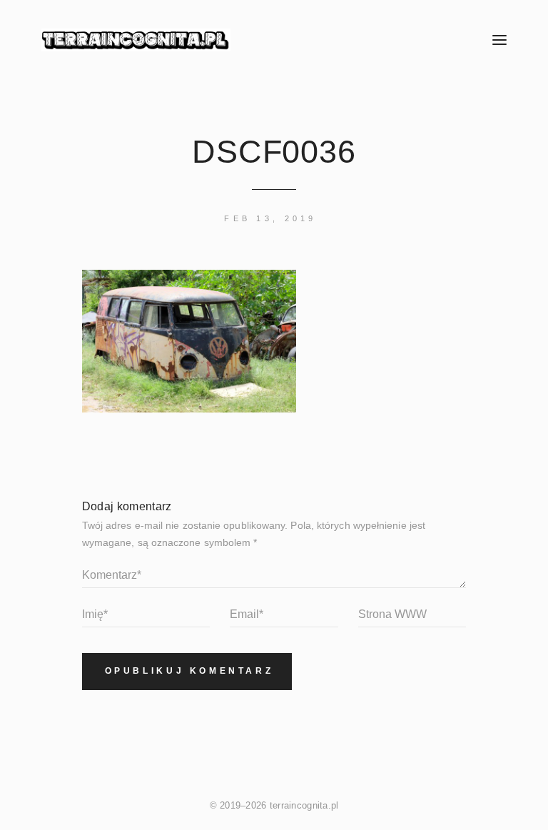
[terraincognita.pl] (238, 40)
